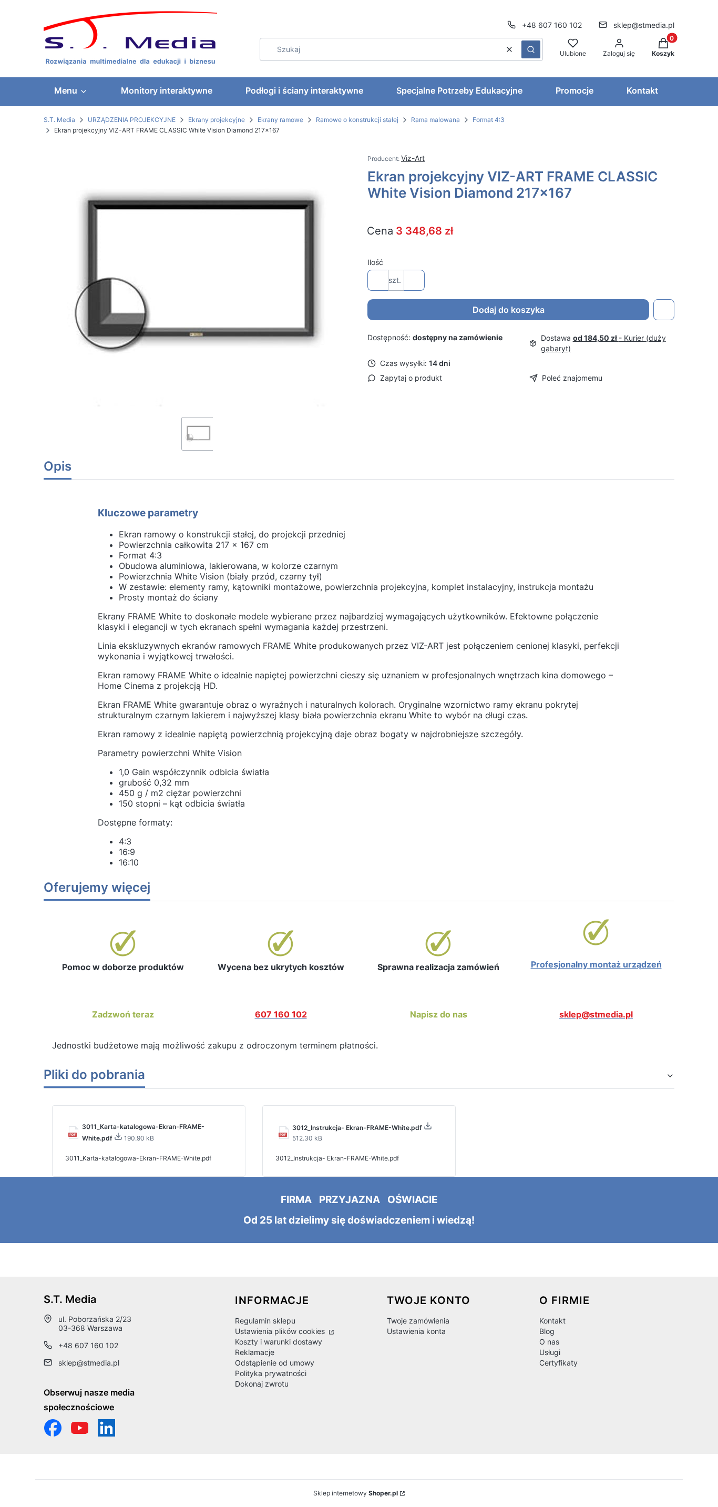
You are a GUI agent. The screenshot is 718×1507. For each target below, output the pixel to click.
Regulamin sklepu (265, 1320)
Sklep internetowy (355, 1493)
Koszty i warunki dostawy (278, 1341)
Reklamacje (254, 1352)
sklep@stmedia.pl (643, 25)
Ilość (375, 262)
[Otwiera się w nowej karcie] (79, 1428)
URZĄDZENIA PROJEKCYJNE (132, 120)
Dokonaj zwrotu (262, 1383)
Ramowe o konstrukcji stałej (357, 120)
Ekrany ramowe (280, 120)
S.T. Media (59, 120)
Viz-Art (413, 158)
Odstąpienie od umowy (274, 1362)
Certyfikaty (558, 1362)
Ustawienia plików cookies (281, 1331)
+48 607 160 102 (552, 25)
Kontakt (552, 1320)
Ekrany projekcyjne (216, 120)
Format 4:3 (489, 120)
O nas (549, 1341)
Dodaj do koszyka (509, 309)
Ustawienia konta (416, 1331)
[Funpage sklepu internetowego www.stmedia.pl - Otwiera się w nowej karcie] (53, 1428)
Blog (547, 1331)
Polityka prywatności (270, 1373)
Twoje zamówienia (418, 1320)
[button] (530, 49)
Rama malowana (435, 120)
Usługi (549, 1352)
